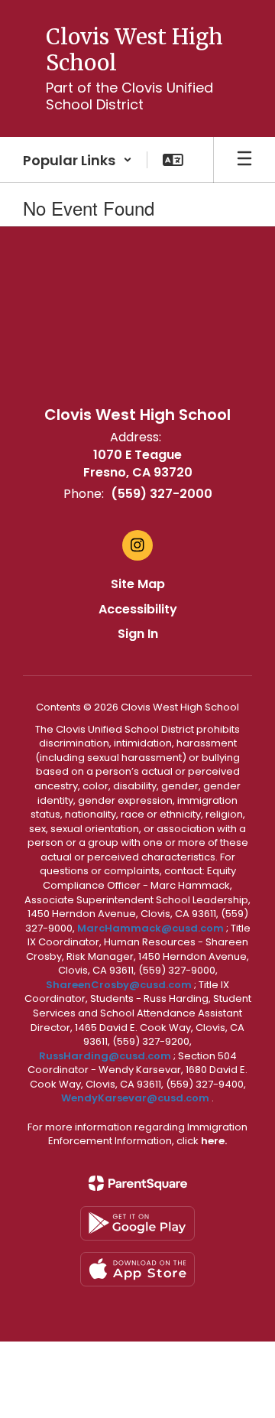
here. (214, 1140)
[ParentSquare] (138, 1183)
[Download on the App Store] (137, 1269)
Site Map (138, 584)
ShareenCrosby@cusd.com (119, 984)
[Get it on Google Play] (137, 1223)
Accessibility (138, 609)
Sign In (138, 633)
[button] (77, 160)
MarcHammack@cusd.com (150, 928)
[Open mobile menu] (244, 160)
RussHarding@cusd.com (105, 1056)
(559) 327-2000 (161, 493)
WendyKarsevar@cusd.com (136, 1098)
